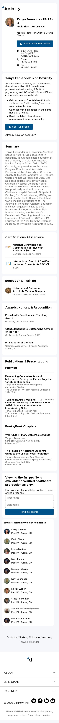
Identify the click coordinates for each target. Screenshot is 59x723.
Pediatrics (23, 26)
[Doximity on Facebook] (40, 701)
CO (43, 26)
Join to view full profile (36, 43)
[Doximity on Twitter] (33, 701)
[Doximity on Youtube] (52, 701)
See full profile (22, 127)
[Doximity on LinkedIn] (46, 701)
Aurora (35, 26)
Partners (11, 691)
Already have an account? (20, 134)
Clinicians (12, 681)
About (9, 672)
